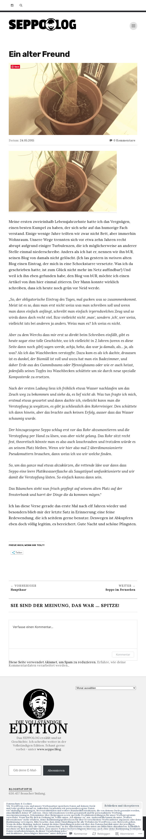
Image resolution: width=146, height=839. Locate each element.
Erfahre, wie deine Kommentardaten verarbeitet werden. (67, 663)
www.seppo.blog (49, 749)
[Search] (20, 5)
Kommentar (123, 654)
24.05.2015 (27, 140)
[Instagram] (12, 5)
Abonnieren (56, 770)
